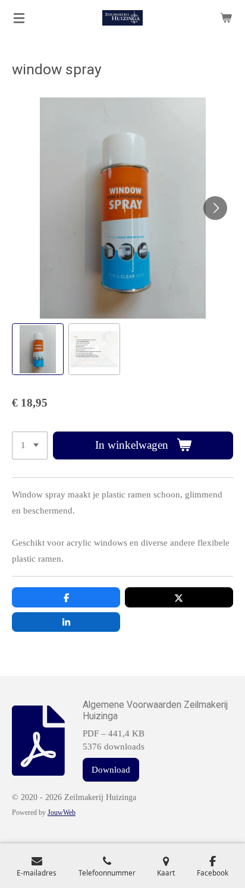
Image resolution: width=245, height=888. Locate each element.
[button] (38, 349)
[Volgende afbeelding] (215, 208)
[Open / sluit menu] (19, 18)
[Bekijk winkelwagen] (226, 18)
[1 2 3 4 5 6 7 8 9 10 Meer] (30, 445)
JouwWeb (62, 813)
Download (111, 769)
